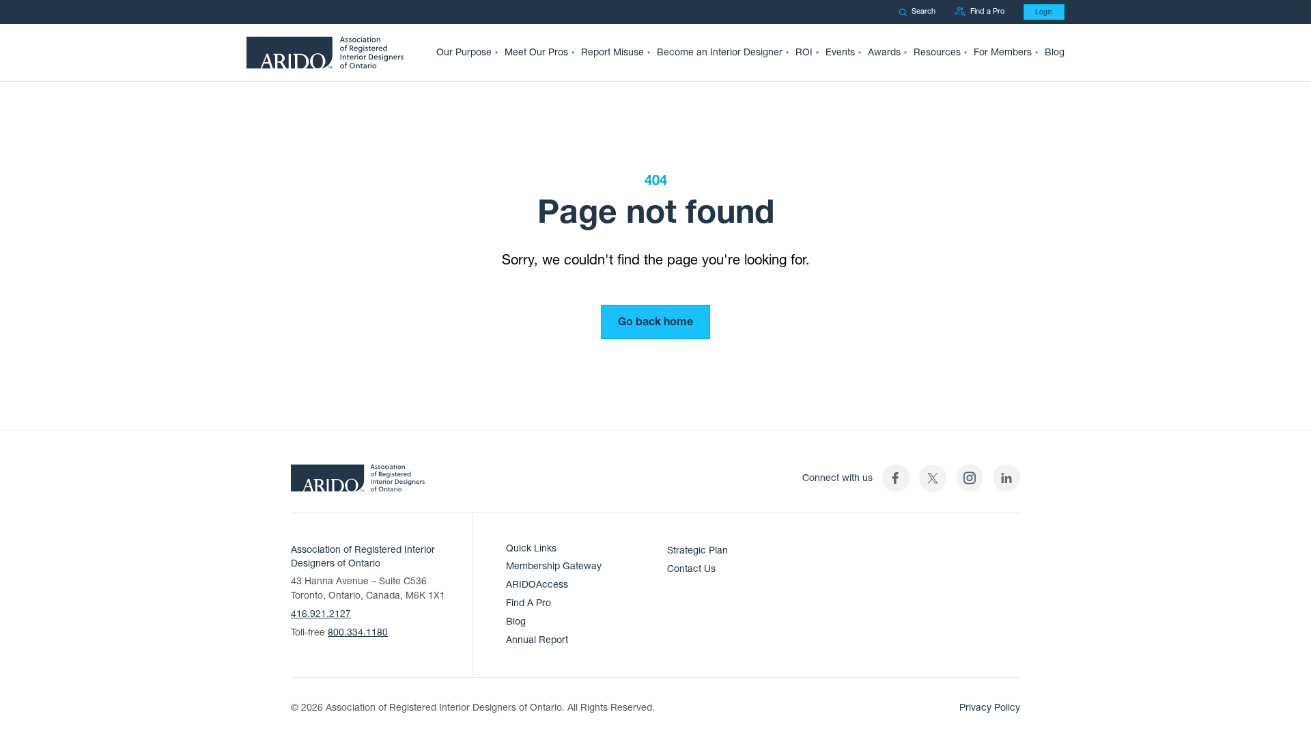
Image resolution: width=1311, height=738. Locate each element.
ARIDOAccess (537, 584)
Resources (937, 52)
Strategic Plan (697, 550)
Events (840, 52)
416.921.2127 (321, 614)
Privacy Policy (989, 707)
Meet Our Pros (536, 52)
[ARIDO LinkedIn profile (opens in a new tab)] (1006, 478)
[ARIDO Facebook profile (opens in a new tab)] (896, 478)
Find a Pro (987, 11)
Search (923, 11)
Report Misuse (612, 52)
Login (1044, 12)
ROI (804, 52)
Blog (1055, 52)
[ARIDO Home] (358, 482)
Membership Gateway (554, 566)
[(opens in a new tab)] (932, 478)
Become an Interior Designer (720, 52)
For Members (1003, 52)
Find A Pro (528, 603)
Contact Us (691, 569)
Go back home (655, 322)
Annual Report (537, 640)
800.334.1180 (358, 632)
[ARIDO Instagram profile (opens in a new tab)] (969, 478)
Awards (884, 52)
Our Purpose (464, 52)
